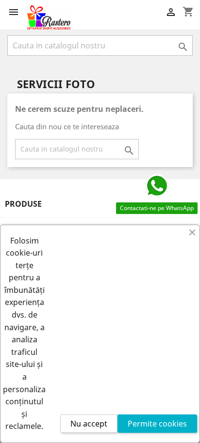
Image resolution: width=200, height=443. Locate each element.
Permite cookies (157, 423)
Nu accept (88, 423)
